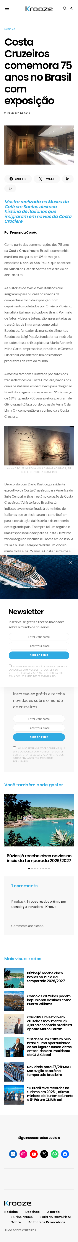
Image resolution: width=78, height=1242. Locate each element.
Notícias (9, 29)
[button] (72, 8)
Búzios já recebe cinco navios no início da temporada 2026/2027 (39, 858)
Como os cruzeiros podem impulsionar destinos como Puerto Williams (49, 1000)
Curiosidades (22, 1217)
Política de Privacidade (46, 1222)
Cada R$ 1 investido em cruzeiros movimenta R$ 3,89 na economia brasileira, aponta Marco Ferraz (50, 1023)
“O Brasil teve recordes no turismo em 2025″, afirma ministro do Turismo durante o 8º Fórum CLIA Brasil (50, 1093)
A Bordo (53, 1212)
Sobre (16, 1222)
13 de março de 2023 (17, 113)
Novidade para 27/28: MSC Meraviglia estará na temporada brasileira (49, 1070)
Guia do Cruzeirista (55, 1217)
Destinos (32, 1212)
